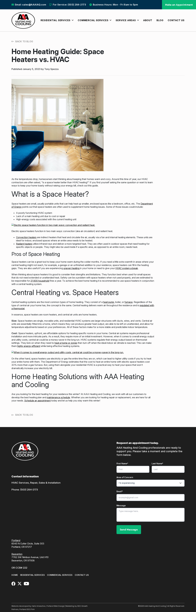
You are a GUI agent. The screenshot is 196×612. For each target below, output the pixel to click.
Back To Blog (24, 41)
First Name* (122, 463)
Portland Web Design (55, 606)
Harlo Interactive (39, 606)
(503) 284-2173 (29, 489)
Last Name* (157, 463)
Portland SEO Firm (27, 609)
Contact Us (82, 575)
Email (120, 491)
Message (121, 505)
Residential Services (32, 575)
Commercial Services (59, 575)
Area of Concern (125, 477)
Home (14, 575)
